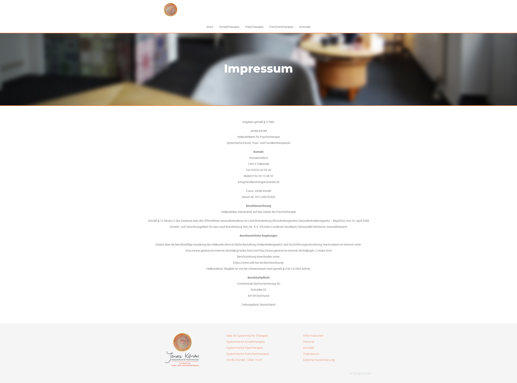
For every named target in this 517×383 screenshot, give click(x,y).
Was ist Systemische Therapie (247, 335)
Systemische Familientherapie (247, 354)
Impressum (311, 354)
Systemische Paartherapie (244, 348)
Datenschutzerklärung (319, 360)
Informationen (313, 335)
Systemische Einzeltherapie (245, 341)
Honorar (309, 341)
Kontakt (308, 348)
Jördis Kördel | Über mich (244, 360)
